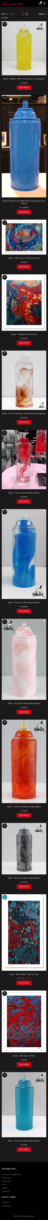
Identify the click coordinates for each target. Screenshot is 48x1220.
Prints (4, 1185)
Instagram (6, 1191)
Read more (24, 87)
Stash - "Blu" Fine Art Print (24, 1056)
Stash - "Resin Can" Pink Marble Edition (24, 703)
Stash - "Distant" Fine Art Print (24, 334)
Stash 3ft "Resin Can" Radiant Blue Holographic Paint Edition (24, 202)
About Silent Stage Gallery (11, 1174)
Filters (41, 14)
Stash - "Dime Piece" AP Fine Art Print (23, 258)
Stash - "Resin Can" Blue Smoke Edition (24, 602)
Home (6, 14)
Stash (6, 18)
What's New (6, 1178)
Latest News (6, 1206)
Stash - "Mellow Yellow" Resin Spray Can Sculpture (24, 79)
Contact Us (6, 1202)
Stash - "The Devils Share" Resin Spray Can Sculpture (24, 413)
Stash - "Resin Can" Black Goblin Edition (24, 878)
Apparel (5, 1188)
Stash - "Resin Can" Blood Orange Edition (24, 807)
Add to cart (24, 983)
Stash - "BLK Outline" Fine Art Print (24, 974)
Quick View (44, 23)
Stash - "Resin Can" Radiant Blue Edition (24, 1141)
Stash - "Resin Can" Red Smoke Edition (24, 493)
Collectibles (6, 1181)
